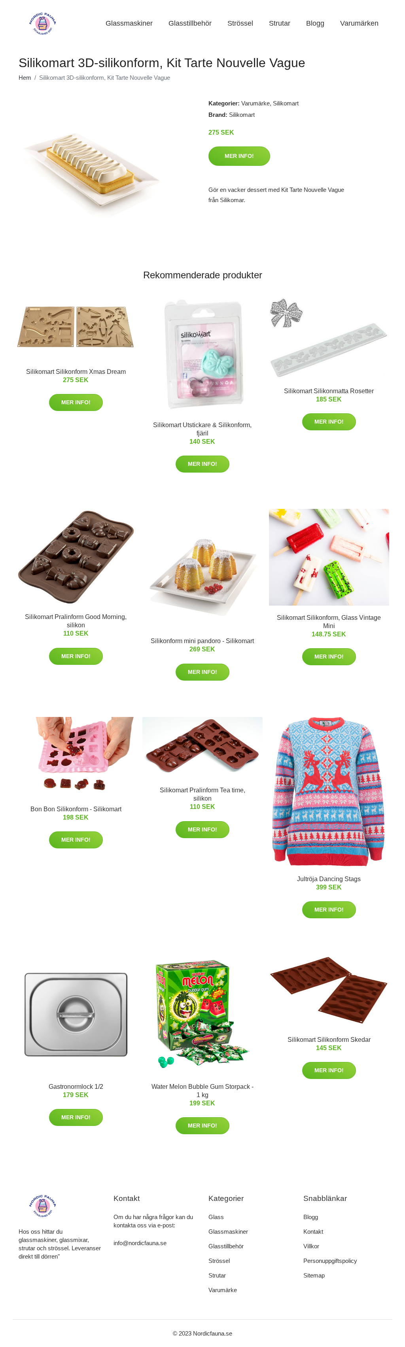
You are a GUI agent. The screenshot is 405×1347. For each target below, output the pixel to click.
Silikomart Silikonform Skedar (329, 1039)
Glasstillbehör (190, 23)
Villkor (311, 1246)
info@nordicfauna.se (140, 1243)
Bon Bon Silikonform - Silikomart (75, 809)
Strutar (279, 23)
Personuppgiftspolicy (330, 1260)
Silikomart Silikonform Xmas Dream (76, 371)
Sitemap (314, 1275)
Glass (216, 1217)
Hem (25, 77)
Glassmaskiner (129, 23)
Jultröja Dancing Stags (329, 879)
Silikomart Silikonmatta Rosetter (329, 391)
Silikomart (286, 103)
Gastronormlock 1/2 (76, 1086)
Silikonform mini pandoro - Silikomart (202, 641)
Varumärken (359, 23)
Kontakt (313, 1231)
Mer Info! (239, 156)
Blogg (315, 23)
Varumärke (255, 103)
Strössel (240, 23)
